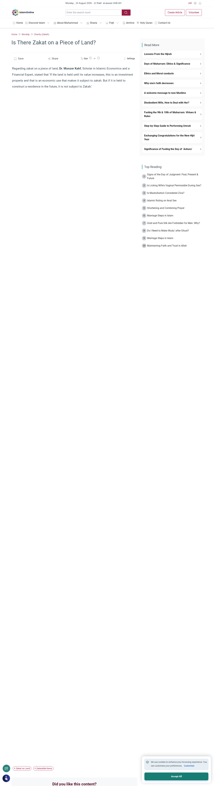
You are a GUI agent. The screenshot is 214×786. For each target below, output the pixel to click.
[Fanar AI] (6, 778)
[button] (90, 58)
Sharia (93, 22)
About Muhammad (67, 22)
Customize (189, 766)
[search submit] (126, 13)
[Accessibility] (195, 3)
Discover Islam (37, 22)
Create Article (175, 12)
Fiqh (111, 22)
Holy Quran (146, 22)
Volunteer (194, 12)
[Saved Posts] (200, 3)
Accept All (176, 776)
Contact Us (164, 22)
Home (19, 22)
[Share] (6, 768)
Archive (130, 22)
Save (20, 58)
